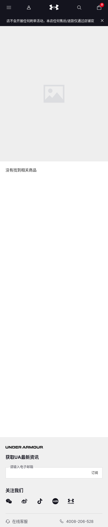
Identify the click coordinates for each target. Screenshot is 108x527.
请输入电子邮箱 (21, 467)
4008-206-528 (80, 521)
